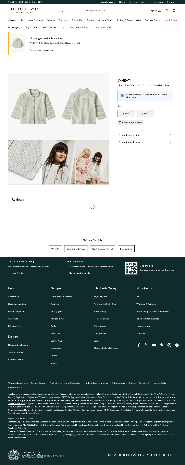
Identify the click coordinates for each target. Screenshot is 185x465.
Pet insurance (100, 326)
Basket (54, 326)
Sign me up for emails (79, 273)
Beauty (90, 20)
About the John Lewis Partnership (152, 311)
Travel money (100, 311)
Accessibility (160, 383)
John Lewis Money (137, 2)
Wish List (55, 333)
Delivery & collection (18, 345)
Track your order (16, 352)
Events (54, 362)
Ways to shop (107, 2)
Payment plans (100, 296)
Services (55, 304)
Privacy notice (118, 383)
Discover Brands (152, 20)
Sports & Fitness (105, 20)
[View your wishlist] (166, 10)
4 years (124, 114)
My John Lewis (157, 2)
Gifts (138, 20)
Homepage (13, 27)
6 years (143, 114)
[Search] (61, 10)
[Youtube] (154, 346)
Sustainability (145, 383)
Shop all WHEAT (103, 27)
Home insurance (101, 318)
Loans (96, 340)
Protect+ (140, 333)
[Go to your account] (159, 10)
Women (12, 20)
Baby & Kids (77, 20)
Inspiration (56, 348)
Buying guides (57, 311)
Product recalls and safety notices (65, 383)
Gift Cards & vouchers (61, 296)
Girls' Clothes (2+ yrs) (53, 27)
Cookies (132, 383)
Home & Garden (35, 20)
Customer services (17, 304)
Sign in (154, 10)
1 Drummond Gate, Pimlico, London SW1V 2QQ (106, 397)
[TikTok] (177, 346)
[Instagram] (169, 346)
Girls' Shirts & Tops (79, 27)
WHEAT (55, 248)
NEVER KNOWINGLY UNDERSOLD (25, 2)
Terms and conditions (18, 383)
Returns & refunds (16, 359)
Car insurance (100, 333)
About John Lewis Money (106, 348)
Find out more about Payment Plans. (23, 413)
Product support (16, 311)
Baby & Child (31, 27)
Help (121, 2)
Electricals (63, 20)
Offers (54, 355)
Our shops (13, 318)
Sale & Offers (170, 20)
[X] (146, 346)
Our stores (171, 2)
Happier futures (143, 326)
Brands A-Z (56, 340)
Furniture (50, 20)
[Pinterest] (161, 346)
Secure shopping (39, 383)
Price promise (14, 326)
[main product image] (20, 43)
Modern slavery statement (96, 383)
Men (22, 20)
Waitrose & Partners (146, 304)
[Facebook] (138, 346)
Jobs (138, 296)
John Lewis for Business (147, 318)
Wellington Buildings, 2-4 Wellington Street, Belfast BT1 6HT (134, 407)
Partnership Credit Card (105, 304)
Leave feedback (18, 273)
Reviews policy (15, 387)
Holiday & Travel (125, 20)
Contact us (13, 296)
